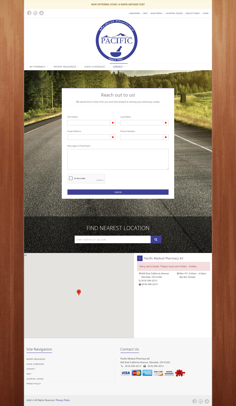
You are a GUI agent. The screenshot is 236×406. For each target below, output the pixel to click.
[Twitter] (207, 401)
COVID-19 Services (94, 66)
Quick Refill (157, 13)
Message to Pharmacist (78, 145)
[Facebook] (194, 401)
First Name (72, 116)
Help (145, 13)
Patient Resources (65, 66)
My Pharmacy (37, 66)
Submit (118, 192)
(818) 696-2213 (149, 280)
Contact (118, 66)
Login (205, 13)
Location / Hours (174, 13)
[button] (79, 292)
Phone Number (127, 131)
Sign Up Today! (193, 13)
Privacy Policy (33, 383)
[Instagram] (200, 401)
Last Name (125, 116)
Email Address (74, 131)
